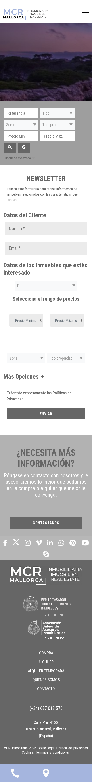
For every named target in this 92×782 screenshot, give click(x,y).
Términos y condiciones (52, 752)
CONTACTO (46, 688)
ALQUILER (46, 661)
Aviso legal (46, 748)
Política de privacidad (72, 748)
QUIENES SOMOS (46, 679)
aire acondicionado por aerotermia (30, 446)
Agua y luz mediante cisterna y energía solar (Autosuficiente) (46, 424)
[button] (57, 113)
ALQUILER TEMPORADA (46, 670)
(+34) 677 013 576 (46, 708)
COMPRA (46, 652)
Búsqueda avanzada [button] (17, 158)
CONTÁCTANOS (46, 523)
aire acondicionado (19, 437)
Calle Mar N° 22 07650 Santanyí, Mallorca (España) (46, 729)
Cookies (27, 752)
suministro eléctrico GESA (24, 533)
